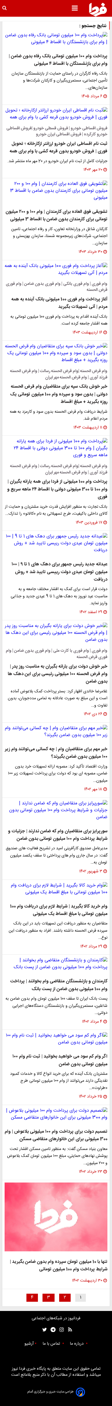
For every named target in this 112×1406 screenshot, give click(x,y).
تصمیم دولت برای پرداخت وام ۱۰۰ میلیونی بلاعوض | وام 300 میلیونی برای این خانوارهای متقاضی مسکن (56, 1135)
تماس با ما (52, 1343)
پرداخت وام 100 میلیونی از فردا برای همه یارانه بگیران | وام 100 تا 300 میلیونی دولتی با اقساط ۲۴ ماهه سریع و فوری (57, 489)
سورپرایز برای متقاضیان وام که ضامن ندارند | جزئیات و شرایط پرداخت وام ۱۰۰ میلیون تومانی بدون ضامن (57, 835)
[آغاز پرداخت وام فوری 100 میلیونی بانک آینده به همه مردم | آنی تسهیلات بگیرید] (56, 269)
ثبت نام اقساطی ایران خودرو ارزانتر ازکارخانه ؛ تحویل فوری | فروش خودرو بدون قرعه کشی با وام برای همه (58, 147)
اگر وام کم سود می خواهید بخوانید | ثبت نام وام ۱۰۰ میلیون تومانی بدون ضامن (59, 1060)
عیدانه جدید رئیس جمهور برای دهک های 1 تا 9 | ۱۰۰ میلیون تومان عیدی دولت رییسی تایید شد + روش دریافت (59, 571)
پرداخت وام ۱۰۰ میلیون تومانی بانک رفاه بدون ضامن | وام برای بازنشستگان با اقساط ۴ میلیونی (58, 60)
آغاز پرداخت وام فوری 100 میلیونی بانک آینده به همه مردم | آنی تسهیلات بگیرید (59, 303)
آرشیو (29, 1343)
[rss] (68, 1330)
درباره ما (77, 1343)
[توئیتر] (43, 1330)
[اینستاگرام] (60, 1330)
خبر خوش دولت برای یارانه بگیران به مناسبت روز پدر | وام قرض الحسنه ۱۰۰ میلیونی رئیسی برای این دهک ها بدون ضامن (57, 674)
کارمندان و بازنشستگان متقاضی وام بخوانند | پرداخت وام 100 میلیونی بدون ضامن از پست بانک (58, 985)
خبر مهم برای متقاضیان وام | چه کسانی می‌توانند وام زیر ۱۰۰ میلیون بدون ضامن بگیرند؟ (56, 753)
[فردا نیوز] (98, 9)
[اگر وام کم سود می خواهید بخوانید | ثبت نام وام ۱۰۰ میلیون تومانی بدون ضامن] (56, 1039)
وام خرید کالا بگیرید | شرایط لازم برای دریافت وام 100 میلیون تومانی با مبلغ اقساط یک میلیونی (58, 910)
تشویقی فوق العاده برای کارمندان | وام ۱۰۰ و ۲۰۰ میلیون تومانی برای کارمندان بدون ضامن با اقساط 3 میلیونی (56, 215)
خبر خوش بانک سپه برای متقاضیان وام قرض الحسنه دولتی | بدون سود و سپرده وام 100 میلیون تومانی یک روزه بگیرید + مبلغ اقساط (58, 394)
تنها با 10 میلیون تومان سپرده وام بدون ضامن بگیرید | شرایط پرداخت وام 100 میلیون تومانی (58, 1265)
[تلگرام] (51, 1330)
